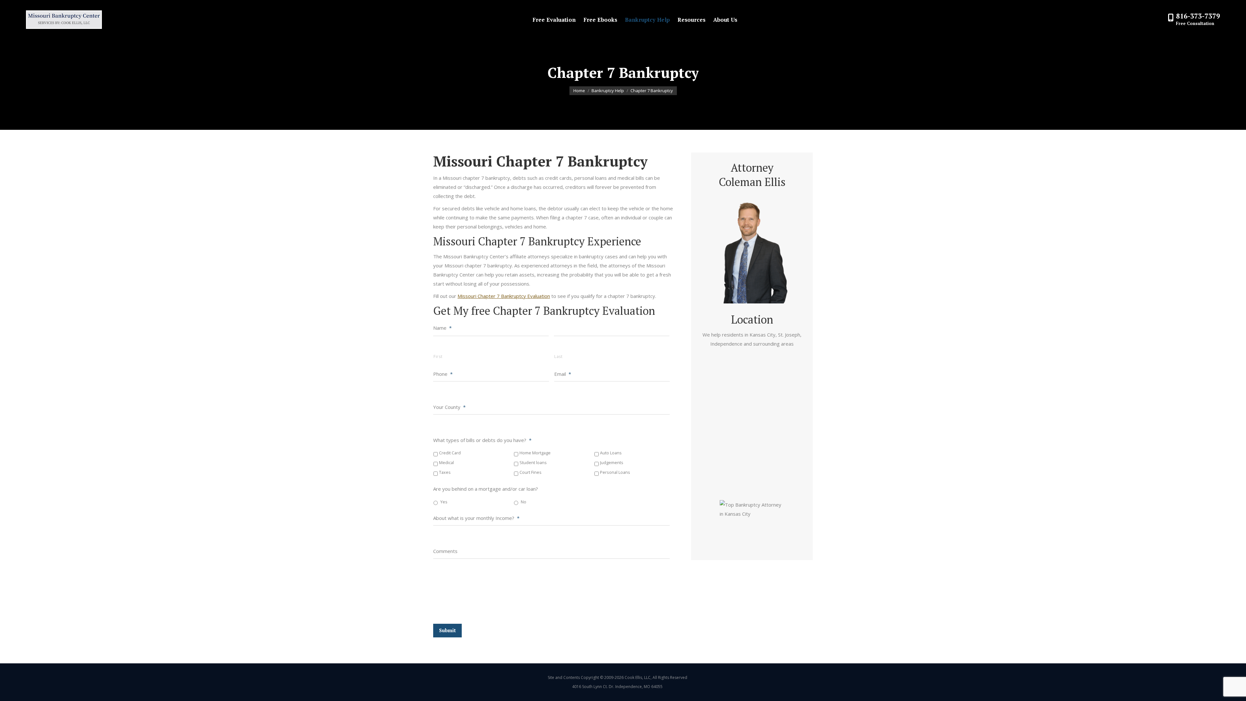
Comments (445, 551)
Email (562, 374)
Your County (449, 407)
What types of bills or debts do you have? (482, 440)
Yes (443, 502)
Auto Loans (611, 453)
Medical (446, 462)
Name (442, 328)
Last (558, 356)
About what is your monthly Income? (476, 518)
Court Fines (530, 472)
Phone (443, 374)
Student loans (533, 462)
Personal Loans (615, 472)
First (438, 356)
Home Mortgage (535, 453)
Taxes (445, 472)
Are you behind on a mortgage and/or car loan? (485, 489)
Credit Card (450, 453)
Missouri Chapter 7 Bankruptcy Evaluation (504, 296)
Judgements (611, 462)
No (523, 502)
